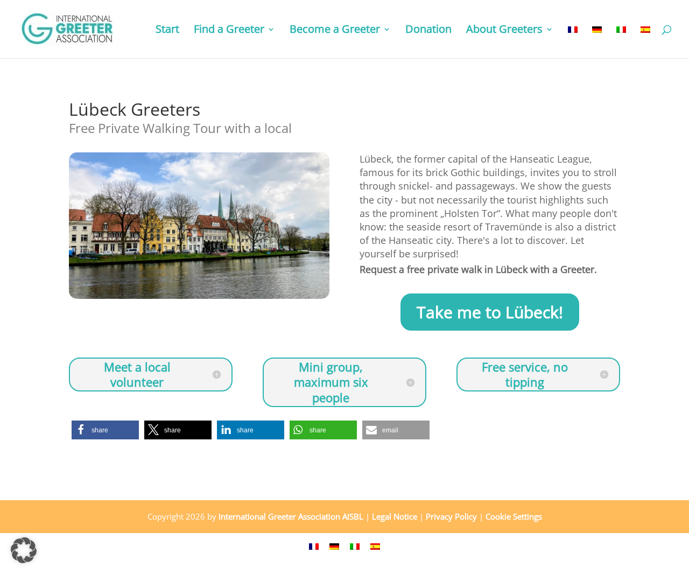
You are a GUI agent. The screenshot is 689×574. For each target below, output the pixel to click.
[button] (105, 430)
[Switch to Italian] (621, 41)
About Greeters (504, 30)
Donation (428, 30)
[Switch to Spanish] (645, 41)
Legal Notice (394, 516)
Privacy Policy (451, 516)
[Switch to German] (597, 41)
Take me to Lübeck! (490, 312)
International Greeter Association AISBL (291, 516)
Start (167, 30)
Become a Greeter (335, 30)
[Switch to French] (573, 41)
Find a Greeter (229, 30)
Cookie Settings (514, 516)
